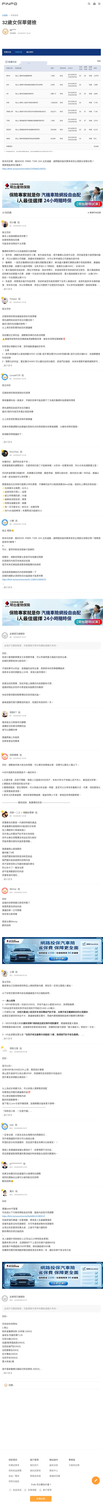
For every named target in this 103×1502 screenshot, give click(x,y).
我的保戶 (34, 1465)
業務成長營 (35, 1476)
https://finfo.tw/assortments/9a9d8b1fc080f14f (23, 1216)
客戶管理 (34, 1460)
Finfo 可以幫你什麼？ (41, 1484)
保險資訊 (13, 1460)
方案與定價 (74, 1465)
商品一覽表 (14, 1476)
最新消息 (53, 1465)
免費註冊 (40, 1499)
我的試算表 (35, 1470)
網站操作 (53, 1460)
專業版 (72, 1460)
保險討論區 (14, 1481)
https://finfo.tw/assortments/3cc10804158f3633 (24, 579)
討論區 (5, 15)
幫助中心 (53, 1470)
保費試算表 (14, 1465)
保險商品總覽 (15, 1470)
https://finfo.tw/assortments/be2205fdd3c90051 (24, 169)
